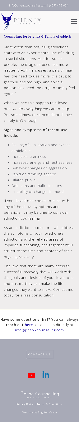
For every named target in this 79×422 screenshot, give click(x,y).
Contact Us (39, 354)
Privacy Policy (25, 404)
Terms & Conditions (50, 404)
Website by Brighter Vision (39, 412)
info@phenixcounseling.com (39, 330)
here (29, 324)
